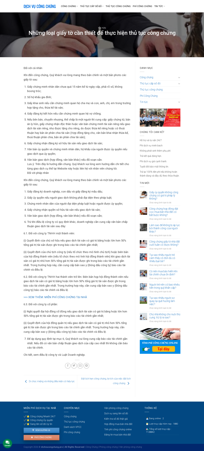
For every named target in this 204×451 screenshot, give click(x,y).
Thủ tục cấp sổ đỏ (91, 6)
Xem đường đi (42, 430)
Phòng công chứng (108, 447)
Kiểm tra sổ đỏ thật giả (116, 418)
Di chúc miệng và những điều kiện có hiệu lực (51, 381)
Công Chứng (92, 447)
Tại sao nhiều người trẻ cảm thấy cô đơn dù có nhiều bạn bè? (162, 258)
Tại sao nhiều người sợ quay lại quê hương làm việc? (162, 301)
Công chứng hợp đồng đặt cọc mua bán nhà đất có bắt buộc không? (163, 212)
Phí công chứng (43, 437)
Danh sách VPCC (72, 427)
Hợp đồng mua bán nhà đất (118, 424)
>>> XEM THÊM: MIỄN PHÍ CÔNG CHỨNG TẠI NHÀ (55, 297)
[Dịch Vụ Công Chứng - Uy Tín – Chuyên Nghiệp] (40, 6)
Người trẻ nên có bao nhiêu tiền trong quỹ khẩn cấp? (164, 286)
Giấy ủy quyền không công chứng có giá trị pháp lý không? (163, 195)
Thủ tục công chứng (118, 6)
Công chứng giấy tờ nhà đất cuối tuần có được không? (164, 243)
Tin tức (158, 6)
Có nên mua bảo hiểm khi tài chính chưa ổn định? (163, 273)
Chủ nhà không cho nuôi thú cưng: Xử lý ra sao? (164, 316)
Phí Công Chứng (142, 6)
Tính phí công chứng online (118, 429)
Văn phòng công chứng (116, 408)
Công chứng (68, 6)
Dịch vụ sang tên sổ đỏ (116, 413)
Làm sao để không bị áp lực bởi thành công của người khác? (164, 228)
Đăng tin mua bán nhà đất (117, 434)
